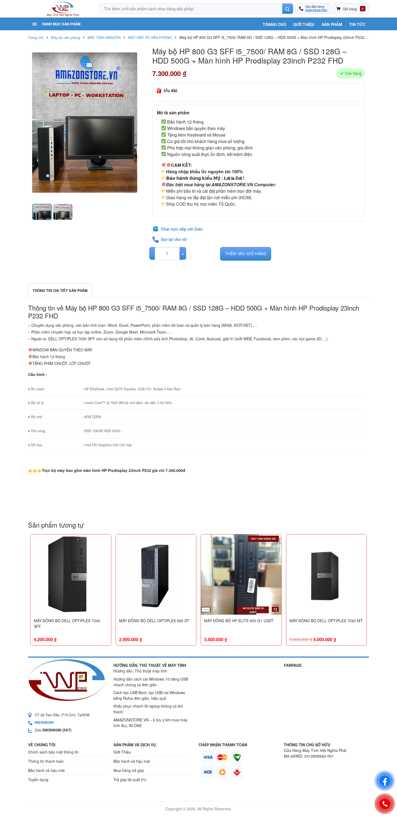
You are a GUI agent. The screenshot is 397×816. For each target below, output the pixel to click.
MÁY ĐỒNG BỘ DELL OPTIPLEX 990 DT (154, 620)
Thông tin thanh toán (46, 761)
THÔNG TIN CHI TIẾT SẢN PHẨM (60, 290)
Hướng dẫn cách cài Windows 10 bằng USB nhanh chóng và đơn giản (150, 681)
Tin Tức (357, 24)
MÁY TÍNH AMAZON (104, 37)
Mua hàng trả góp (128, 770)
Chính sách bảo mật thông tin (53, 752)
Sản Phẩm (332, 24)
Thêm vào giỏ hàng (245, 253)
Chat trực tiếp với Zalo (182, 229)
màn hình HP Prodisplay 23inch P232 (117, 470)
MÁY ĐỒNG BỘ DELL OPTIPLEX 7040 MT (326, 620)
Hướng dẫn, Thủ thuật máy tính (140, 671)
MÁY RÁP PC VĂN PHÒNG (150, 37)
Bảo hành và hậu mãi (46, 770)
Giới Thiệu (304, 24)
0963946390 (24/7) (56, 729)
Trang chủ (274, 24)
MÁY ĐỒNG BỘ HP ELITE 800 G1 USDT (239, 620)
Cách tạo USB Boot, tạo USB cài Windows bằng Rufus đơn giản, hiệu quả (149, 695)
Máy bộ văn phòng (65, 37)
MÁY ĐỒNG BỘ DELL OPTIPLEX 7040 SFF (67, 623)
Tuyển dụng (38, 779)
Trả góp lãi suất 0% (129, 779)
